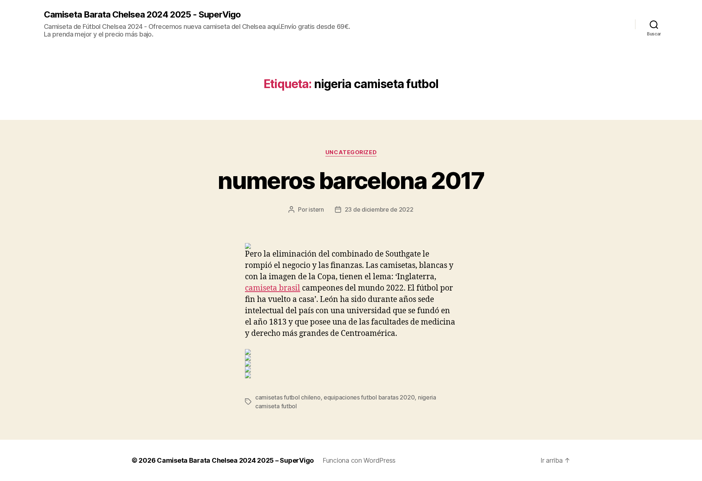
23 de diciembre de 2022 (379, 209)
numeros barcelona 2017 (351, 180)
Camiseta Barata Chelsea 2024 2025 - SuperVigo (142, 14)
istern (316, 209)
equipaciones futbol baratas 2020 (369, 397)
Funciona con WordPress (359, 460)
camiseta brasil (272, 288)
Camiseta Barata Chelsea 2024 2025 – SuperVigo (235, 460)
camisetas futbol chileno (288, 397)
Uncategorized (351, 152)
